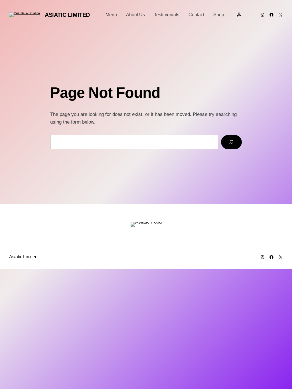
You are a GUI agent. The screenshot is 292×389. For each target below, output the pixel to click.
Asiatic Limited (67, 15)
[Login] (239, 15)
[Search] (231, 142)
